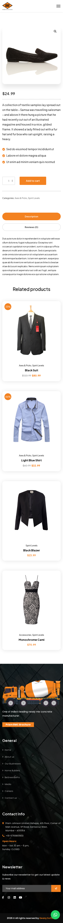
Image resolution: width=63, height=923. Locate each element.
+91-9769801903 (14, 835)
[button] (55, 914)
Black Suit (31, 370)
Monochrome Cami (31, 639)
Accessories (25, 634)
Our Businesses (13, 763)
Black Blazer (31, 550)
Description (31, 216)
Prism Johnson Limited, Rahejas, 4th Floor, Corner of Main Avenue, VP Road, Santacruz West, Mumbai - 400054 (33, 827)
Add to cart (33, 180)
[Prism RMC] (7, 5)
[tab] (31, 216)
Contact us (11, 797)
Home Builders (12, 770)
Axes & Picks (21, 198)
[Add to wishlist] (55, 309)
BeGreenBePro (12, 777)
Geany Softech (47, 918)
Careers (9, 791)
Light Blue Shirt (31, 460)
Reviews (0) (31, 227)
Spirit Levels (34, 198)
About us (9, 756)
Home (8, 749)
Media (8, 784)
